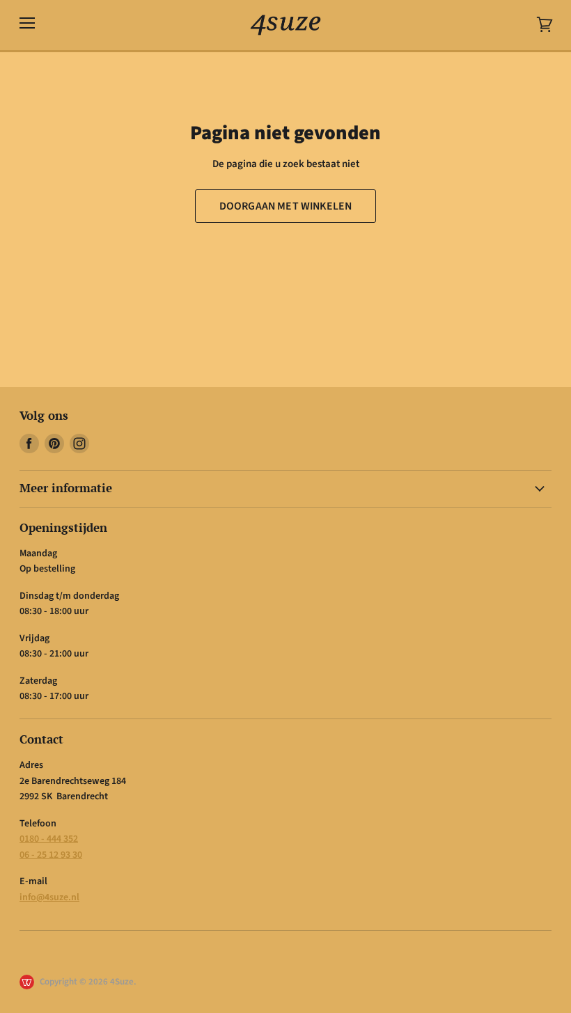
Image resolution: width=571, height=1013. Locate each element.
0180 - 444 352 (48, 839)
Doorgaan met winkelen (285, 206)
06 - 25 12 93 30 (50, 855)
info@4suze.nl (49, 897)
